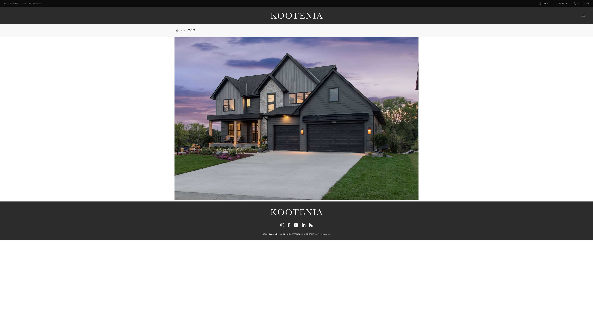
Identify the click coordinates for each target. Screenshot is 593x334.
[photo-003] (296, 118)
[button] (547, 3)
